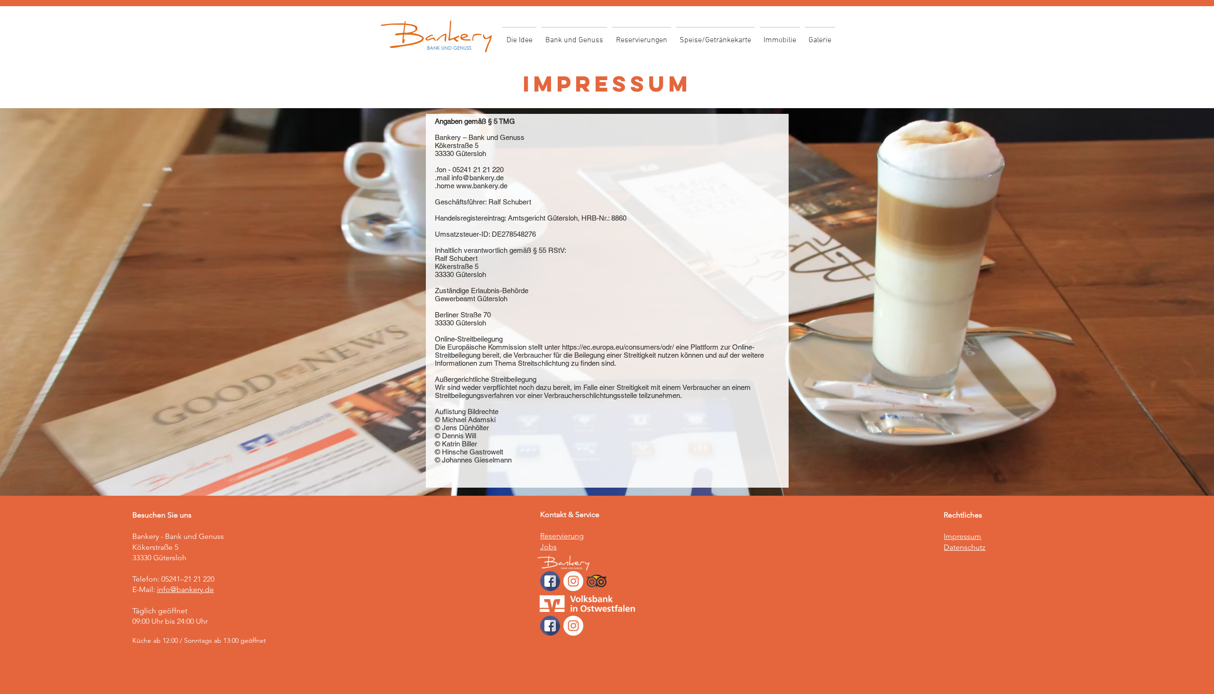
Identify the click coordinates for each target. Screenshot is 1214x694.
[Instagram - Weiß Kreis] (573, 581)
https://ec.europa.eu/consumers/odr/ (618, 347)
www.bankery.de (481, 186)
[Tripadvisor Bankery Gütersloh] (597, 581)
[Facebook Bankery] (550, 581)
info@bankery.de (477, 178)
